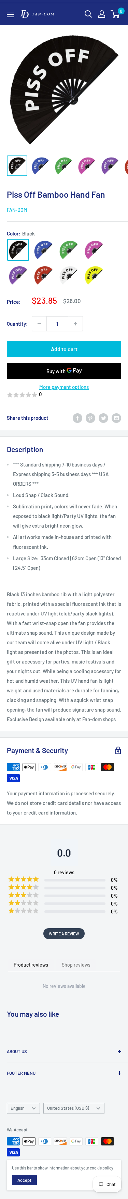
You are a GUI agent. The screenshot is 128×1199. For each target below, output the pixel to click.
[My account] (101, 14)
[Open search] (88, 14)
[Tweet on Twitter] (103, 418)
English (18, 1108)
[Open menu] (10, 14)
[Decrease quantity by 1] (39, 323)
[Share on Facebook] (77, 418)
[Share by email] (116, 418)
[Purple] (18, 275)
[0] (115, 14)
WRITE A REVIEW (64, 933)
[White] (69, 275)
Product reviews (31, 965)
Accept (24, 1180)
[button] (64, 395)
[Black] (18, 250)
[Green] (69, 250)
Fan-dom (17, 210)
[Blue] (43, 250)
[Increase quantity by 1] (75, 323)
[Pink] (94, 250)
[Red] (43, 275)
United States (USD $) (68, 1108)
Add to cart (64, 349)
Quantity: (17, 324)
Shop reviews (76, 965)
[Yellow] (94, 275)
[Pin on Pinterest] (90, 418)
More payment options (64, 387)
